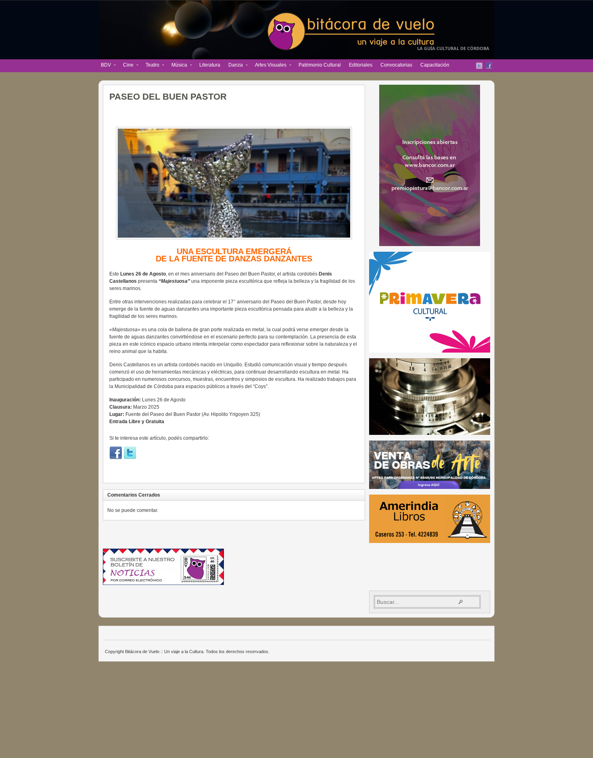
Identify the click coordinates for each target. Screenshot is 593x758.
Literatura (209, 65)
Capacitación (434, 65)
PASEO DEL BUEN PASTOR (168, 97)
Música (177, 65)
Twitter (479, 66)
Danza (233, 65)
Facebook (489, 66)
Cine (126, 65)
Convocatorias (396, 65)
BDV (104, 65)
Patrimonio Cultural (320, 65)
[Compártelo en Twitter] (129, 458)
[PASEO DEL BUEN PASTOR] (234, 183)
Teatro (150, 65)
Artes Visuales (268, 65)
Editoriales (360, 65)
